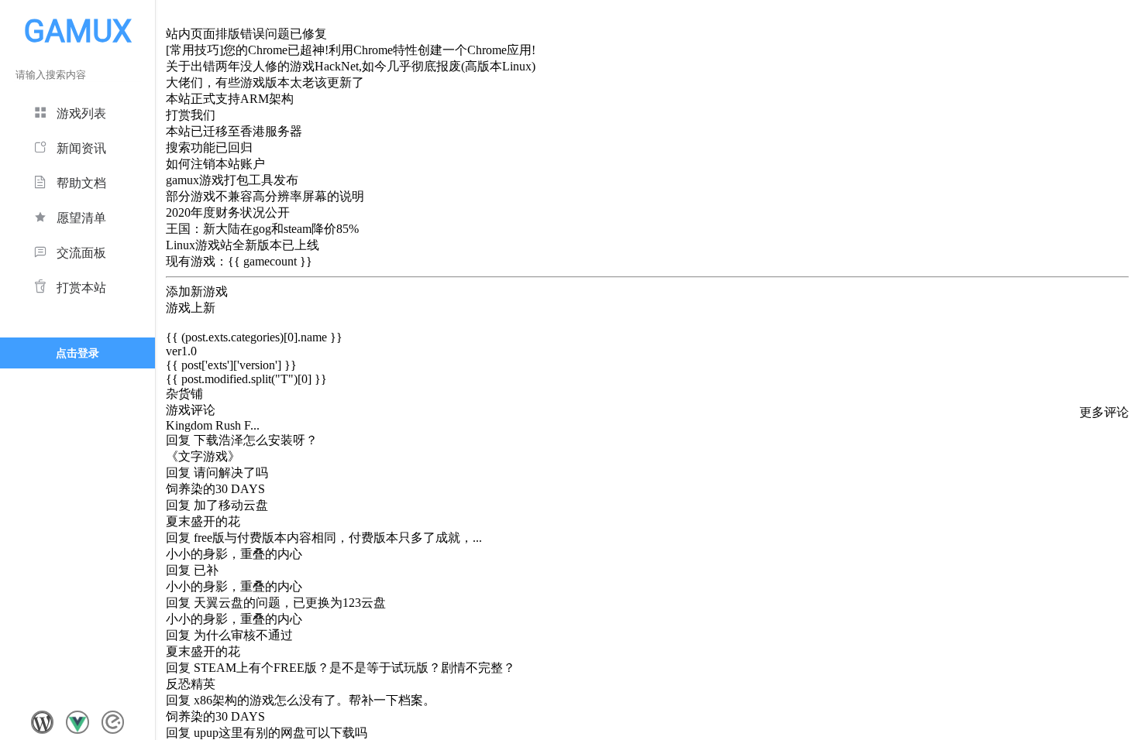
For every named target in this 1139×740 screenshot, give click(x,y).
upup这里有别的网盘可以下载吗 (280, 732)
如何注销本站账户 (215, 163)
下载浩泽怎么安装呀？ (256, 440)
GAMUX (78, 31)
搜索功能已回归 (209, 147)
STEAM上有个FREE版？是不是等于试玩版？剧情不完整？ (354, 667)
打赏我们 (190, 115)
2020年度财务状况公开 (228, 212)
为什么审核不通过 (243, 635)
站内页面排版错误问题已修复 (246, 33)
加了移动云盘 (231, 505)
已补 (206, 570)
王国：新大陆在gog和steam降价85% (262, 228)
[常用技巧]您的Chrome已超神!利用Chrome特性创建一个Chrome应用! (350, 50)
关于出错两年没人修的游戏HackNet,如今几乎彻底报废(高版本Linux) (350, 66)
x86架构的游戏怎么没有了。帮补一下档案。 (314, 700)
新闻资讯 (81, 148)
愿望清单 (81, 217)
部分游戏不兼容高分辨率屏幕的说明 (265, 196)
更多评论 (1104, 412)
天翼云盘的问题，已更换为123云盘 (290, 602)
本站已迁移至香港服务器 (234, 131)
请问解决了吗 (231, 472)
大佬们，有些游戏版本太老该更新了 (265, 82)
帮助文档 (81, 183)
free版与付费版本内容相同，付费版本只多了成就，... (338, 537)
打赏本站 (81, 287)
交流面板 (81, 252)
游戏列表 (81, 113)
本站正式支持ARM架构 (230, 98)
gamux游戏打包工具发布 (232, 180)
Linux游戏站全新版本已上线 (242, 245)
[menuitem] (77, 111)
